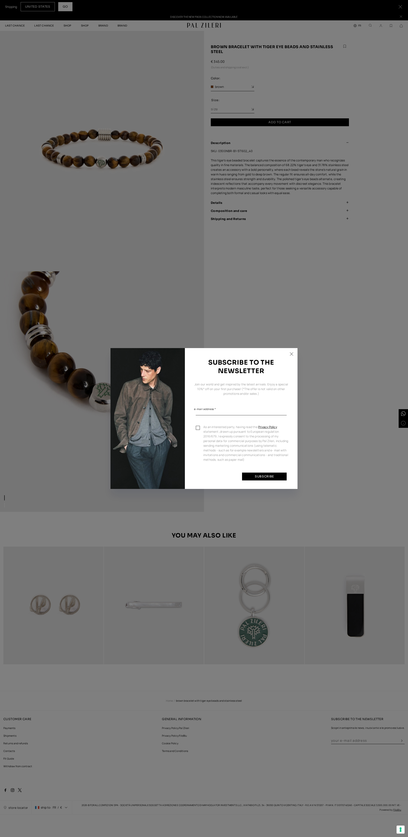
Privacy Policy (267, 427)
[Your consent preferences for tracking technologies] (401, 830)
